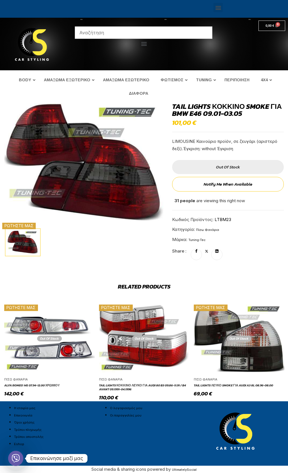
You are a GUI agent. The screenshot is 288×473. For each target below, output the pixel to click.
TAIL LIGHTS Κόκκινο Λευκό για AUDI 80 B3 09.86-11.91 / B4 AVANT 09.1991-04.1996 (142, 387)
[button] (218, 7)
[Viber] (15, 458)
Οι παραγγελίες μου (125, 415)
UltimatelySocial (184, 470)
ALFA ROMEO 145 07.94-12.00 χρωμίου (32, 385)
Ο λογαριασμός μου (126, 408)
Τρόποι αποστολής (29, 437)
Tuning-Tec (197, 240)
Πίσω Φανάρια (207, 230)
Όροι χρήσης (24, 422)
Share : (179, 251)
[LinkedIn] (216, 251)
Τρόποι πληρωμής (28, 430)
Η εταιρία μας (24, 408)
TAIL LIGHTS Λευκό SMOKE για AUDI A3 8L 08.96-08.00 (233, 385)
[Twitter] (206, 251)
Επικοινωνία (23, 415)
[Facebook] (196, 251)
